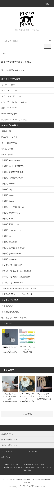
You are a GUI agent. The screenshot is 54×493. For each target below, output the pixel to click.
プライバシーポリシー (30, 467)
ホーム (5, 54)
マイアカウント (6, 451)
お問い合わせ (6, 457)
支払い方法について (17, 464)
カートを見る (33, 451)
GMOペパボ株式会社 (38, 479)
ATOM (29, 470)
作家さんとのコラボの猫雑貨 (14, 317)
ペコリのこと (7, 306)
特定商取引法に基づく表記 (12, 467)
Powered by (13, 487)
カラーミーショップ (9, 479)
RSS (24, 470)
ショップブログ (45, 467)
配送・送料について (32, 464)
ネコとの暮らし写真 (10, 312)
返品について (45, 464)
